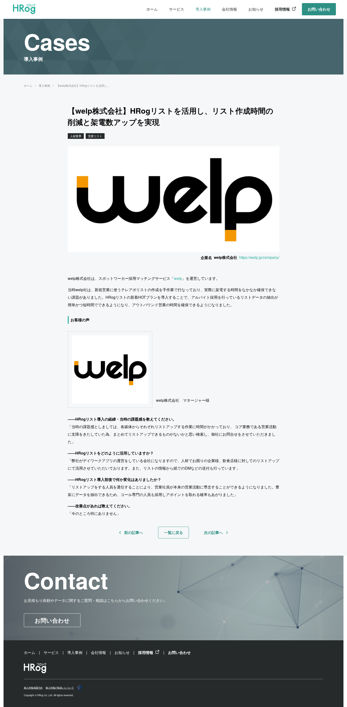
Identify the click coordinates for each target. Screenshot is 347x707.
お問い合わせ (319, 9)
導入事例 (203, 9)
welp (178, 278)
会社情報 (229, 9)
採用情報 (282, 9)
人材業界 (75, 136)
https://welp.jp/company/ (259, 257)
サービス (176, 9)
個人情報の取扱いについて (60, 687)
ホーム (152, 9)
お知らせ (255, 9)
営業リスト (95, 136)
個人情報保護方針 (33, 687)
